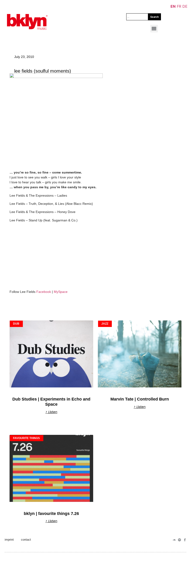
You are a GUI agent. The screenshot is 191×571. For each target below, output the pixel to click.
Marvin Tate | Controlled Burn (139, 399)
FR (179, 6)
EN (173, 6)
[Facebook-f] (184, 539)
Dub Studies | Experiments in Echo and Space (51, 402)
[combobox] (137, 16)
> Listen (51, 412)
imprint (9, 539)
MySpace (61, 292)
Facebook (43, 292)
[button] (154, 28)
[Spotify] (179, 539)
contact (26, 539)
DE (185, 6)
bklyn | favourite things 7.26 (51, 513)
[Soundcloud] (174, 539)
